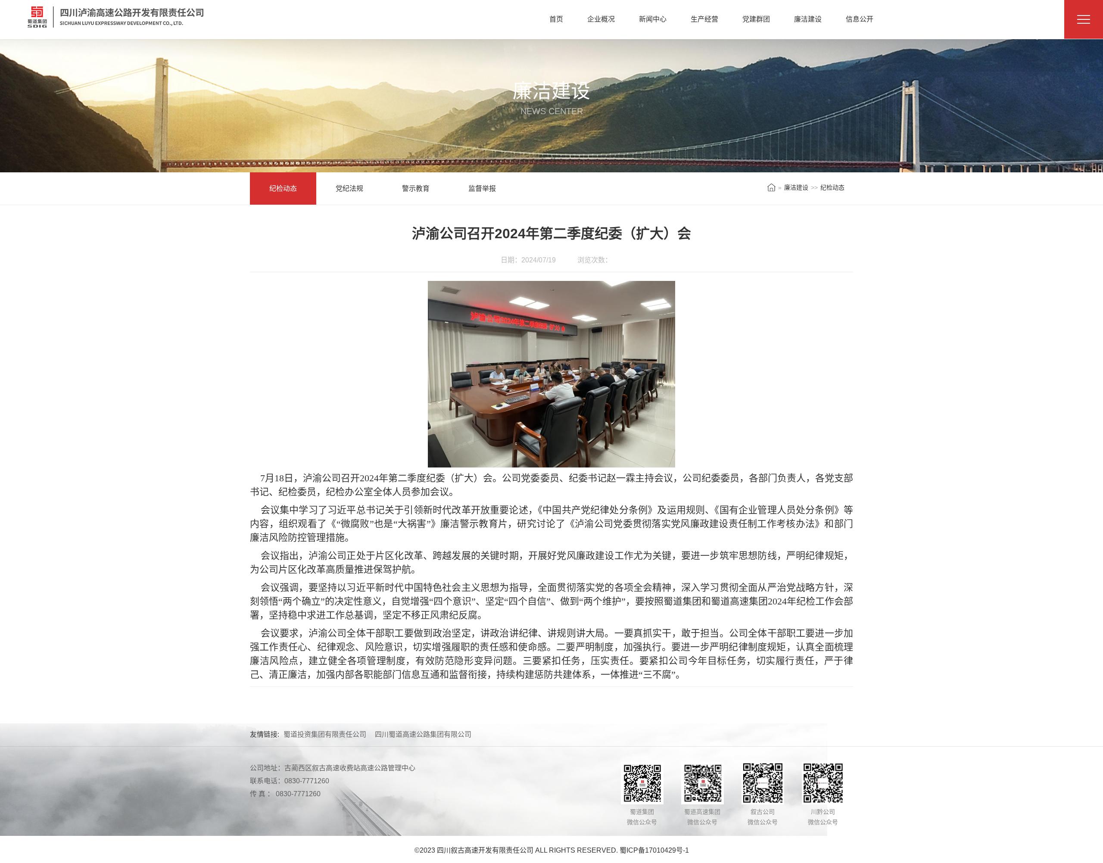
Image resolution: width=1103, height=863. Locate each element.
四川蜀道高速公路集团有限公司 (423, 734)
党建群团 (756, 19)
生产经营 (704, 19)
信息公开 (859, 19)
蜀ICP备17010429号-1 (654, 850)
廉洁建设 (808, 19)
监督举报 (482, 188)
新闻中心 (653, 19)
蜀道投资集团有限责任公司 (325, 734)
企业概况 (601, 19)
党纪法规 (349, 188)
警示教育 (416, 188)
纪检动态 (283, 188)
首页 (556, 19)
